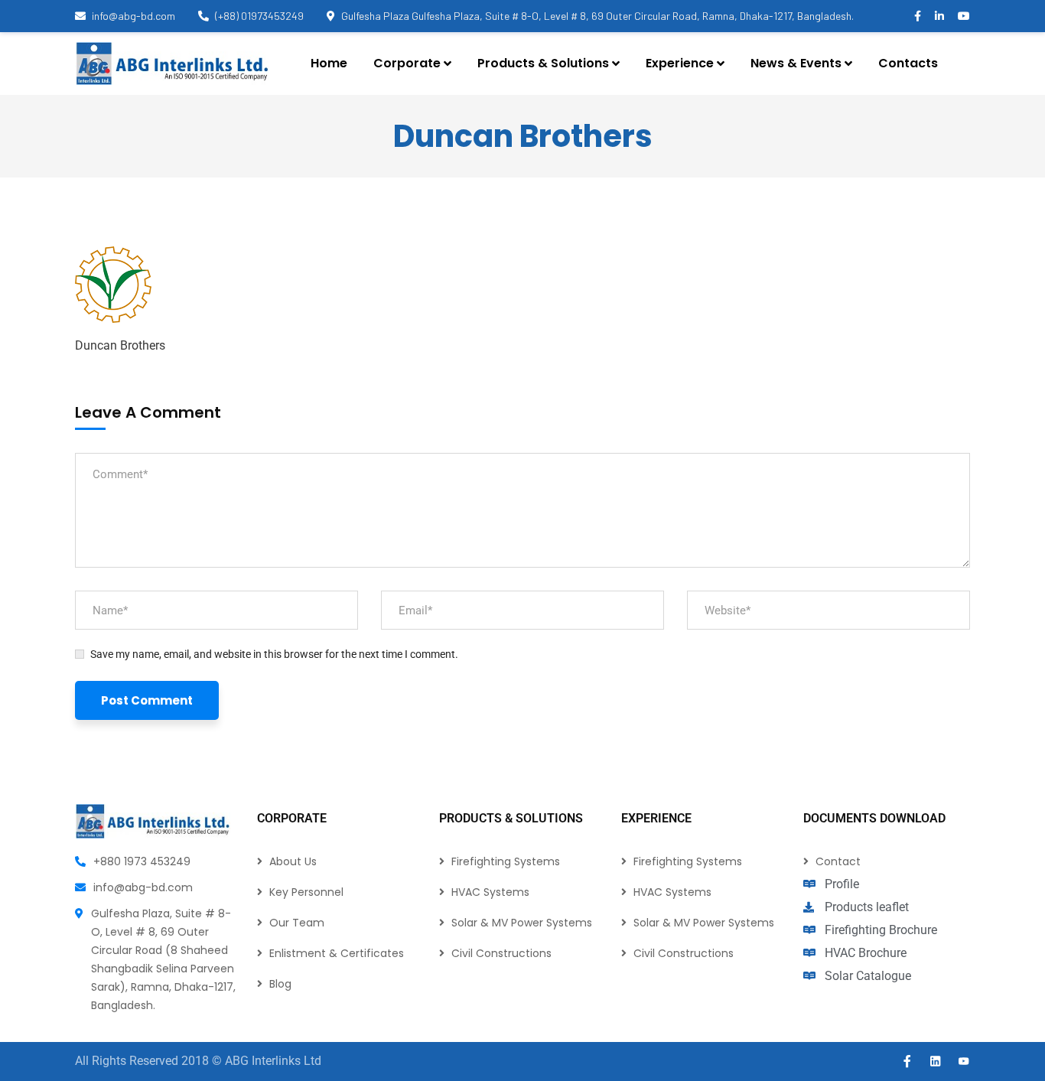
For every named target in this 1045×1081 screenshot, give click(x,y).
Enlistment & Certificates (336, 953)
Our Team (296, 922)
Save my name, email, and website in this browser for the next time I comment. (274, 654)
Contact (838, 861)
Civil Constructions (501, 953)
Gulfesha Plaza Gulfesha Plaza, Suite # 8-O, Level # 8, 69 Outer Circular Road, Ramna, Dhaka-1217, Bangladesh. (597, 15)
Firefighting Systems (505, 861)
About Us (293, 861)
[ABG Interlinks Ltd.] (172, 63)
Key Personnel (306, 892)
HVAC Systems (490, 892)
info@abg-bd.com (133, 15)
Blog (280, 983)
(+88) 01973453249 (259, 15)
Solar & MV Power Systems (521, 922)
